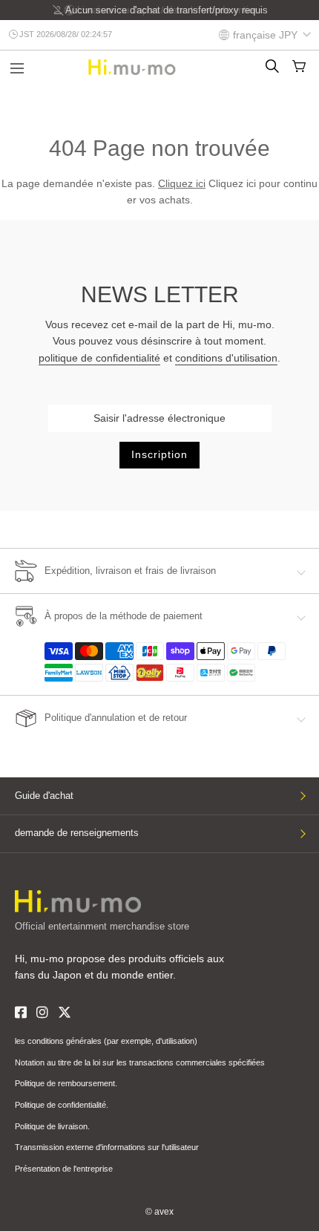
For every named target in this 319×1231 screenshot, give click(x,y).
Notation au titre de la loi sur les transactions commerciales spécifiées (140, 1062)
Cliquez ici (181, 183)
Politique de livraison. (52, 1126)
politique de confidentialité (99, 358)
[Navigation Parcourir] (17, 70)
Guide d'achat (44, 795)
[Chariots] (299, 66)
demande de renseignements (77, 832)
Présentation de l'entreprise (64, 1168)
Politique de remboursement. (66, 1083)
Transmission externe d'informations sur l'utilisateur (107, 1147)
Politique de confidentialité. (61, 1104)
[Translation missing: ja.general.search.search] (272, 66)
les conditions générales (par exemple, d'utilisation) (106, 1040)
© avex (159, 1211)
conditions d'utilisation (226, 358)
